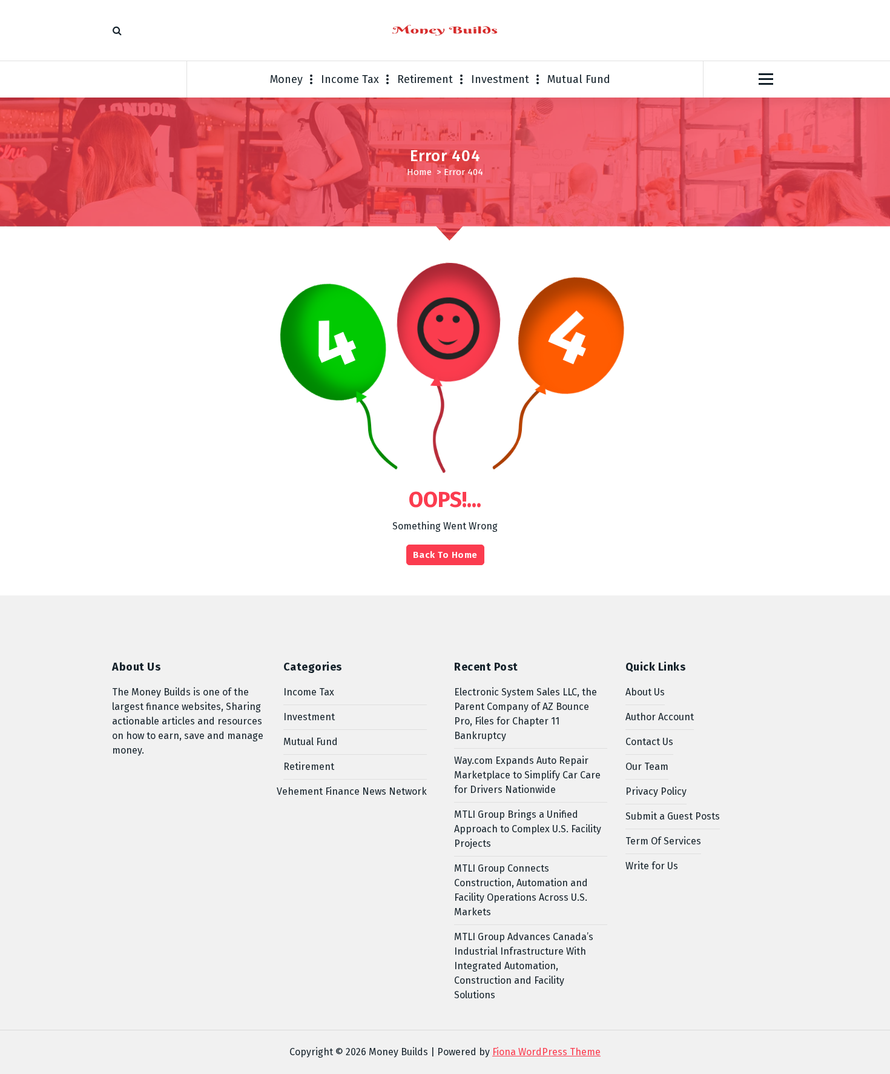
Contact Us (649, 741)
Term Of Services (663, 841)
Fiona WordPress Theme (546, 1052)
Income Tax (350, 79)
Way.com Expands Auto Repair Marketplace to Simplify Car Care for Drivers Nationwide (527, 775)
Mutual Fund (578, 79)
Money (286, 79)
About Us (645, 692)
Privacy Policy (656, 791)
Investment (500, 79)
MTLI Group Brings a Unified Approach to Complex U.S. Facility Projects (527, 829)
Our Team (646, 766)
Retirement (425, 79)
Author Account (659, 717)
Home (419, 172)
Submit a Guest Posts (672, 816)
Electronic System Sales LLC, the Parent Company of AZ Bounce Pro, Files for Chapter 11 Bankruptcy (525, 713)
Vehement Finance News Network (352, 791)
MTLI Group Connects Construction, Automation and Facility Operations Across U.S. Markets (521, 890)
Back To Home (445, 554)
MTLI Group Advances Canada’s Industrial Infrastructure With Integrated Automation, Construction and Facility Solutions (523, 966)
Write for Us (651, 866)
